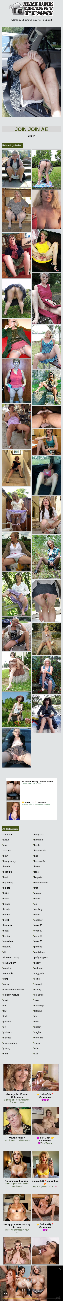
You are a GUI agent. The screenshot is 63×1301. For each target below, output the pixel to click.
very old (38, 1037)
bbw (5, 855)
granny (6, 1048)
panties (37, 946)
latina (36, 866)
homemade (39, 850)
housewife (39, 861)
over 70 (37, 941)
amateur (7, 834)
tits (35, 1016)
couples (6, 968)
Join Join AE (31, 129)
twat (36, 1021)
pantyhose (39, 952)
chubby (6, 946)
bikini (5, 893)
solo (36, 1000)
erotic (5, 1000)
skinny (37, 989)
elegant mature (10, 994)
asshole (6, 850)
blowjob (6, 909)
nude (36, 898)
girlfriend (7, 1032)
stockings (38, 1005)
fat (4, 1005)
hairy (5, 1053)
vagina (37, 1032)
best (5, 877)
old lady (38, 909)
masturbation (40, 882)
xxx (35, 1053)
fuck (5, 1016)
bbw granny (9, 861)
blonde (6, 904)
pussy (36, 962)
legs (36, 871)
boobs (6, 914)
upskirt (37, 1026)
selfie (36, 978)
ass (4, 845)
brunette (7, 925)
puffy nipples (40, 957)
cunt (5, 978)
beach (6, 866)
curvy (5, 984)
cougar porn (9, 962)
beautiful (7, 871)
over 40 (37, 925)
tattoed (37, 1011)
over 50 (37, 930)
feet (4, 1011)
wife (35, 1048)
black (5, 898)
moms (37, 893)
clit (4, 952)
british (6, 920)
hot (35, 855)
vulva (36, 1043)
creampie (7, 973)
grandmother (9, 1043)
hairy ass (38, 834)
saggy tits (38, 973)
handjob (38, 839)
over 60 (37, 936)
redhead (38, 968)
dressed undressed (13, 989)
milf (35, 887)
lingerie (37, 877)
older (36, 914)
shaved (37, 984)
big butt (6, 936)
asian (5, 839)
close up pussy (10, 957)
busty (5, 930)
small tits (38, 994)
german (6, 1021)
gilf (4, 1026)
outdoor (38, 920)
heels (36, 845)
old (35, 904)
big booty (7, 882)
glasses (6, 1037)
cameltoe (7, 941)
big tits (6, 887)
